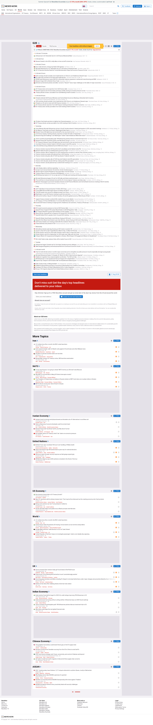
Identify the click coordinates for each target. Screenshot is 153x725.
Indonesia (47, 673)
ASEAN (49, 13)
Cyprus (45, 537)
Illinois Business (43, 598)
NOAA (37, 673)
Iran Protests (59, 502)
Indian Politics (42, 602)
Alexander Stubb (39, 382)
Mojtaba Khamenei (40, 352)
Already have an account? (42, 300)
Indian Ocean (39, 657)
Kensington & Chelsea (47, 577)
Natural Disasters (44, 527)
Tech (80, 10)
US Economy (50, 356)
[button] (52, 46)
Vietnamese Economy (41, 687)
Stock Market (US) (49, 511)
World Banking (54, 612)
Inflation (47, 723)
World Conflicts (42, 427)
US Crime (50, 586)
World (20, 10)
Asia (44, 657)
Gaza (24, 10)
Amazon (47, 652)
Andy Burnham (49, 582)
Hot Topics (10, 10)
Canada (37, 532)
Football (60, 10)
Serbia (50, 448)
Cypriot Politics (39, 537)
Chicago (50, 598)
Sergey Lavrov (39, 386)
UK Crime (42, 582)
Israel (53, 352)
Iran (35, 10)
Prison (37, 582)
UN (45, 13)
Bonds (44, 497)
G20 (2, 13)
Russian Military (51, 377)
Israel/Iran (48, 352)
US (50, 347)
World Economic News (52, 427)
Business (53, 10)
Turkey (50, 537)
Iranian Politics (51, 502)
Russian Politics (57, 382)
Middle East (47, 462)
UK (15, 10)
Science (85, 10)
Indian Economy (50, 657)
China (40, 662)
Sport (65, 10)
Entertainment (73, 10)
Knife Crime (38, 586)
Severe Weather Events (55, 527)
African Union (56, 13)
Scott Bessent (34, 13)
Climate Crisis (41, 10)
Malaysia (42, 673)
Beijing (37, 678)
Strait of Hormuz (44, 347)
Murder (42, 572)
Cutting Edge (43, 647)
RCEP (99, 13)
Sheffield (38, 572)
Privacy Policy (111, 304)
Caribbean (48, 457)
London (55, 577)
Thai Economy (39, 682)
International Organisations (12, 13)
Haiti (43, 457)
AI (48, 10)
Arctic (44, 386)
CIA (44, 372)
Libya (45, 452)
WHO (69, 13)
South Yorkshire (49, 572)
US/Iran (37, 347)
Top (34, 46)
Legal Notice (38, 305)
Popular (44, 46)
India (37, 598)
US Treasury (25, 13)
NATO (40, 13)
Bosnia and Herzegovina (42, 448)
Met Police (38, 577)
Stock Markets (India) (48, 662)
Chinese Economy (48, 678)
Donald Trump (39, 422)
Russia (47, 372)
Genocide (55, 448)
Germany (44, 586)
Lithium (37, 647)
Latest (39, 46)
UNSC (104, 13)
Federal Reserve (40, 511)
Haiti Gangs (38, 457)
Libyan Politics (39, 452)
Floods (37, 527)
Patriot (37, 377)
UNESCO (63, 13)
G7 (108, 13)
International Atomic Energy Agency (87, 13)
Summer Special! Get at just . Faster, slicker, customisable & (75, 2)
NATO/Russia (39, 372)
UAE (37, 361)
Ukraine (30, 10)
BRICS (73, 13)
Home (3, 10)
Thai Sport (46, 682)
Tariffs (42, 652)
